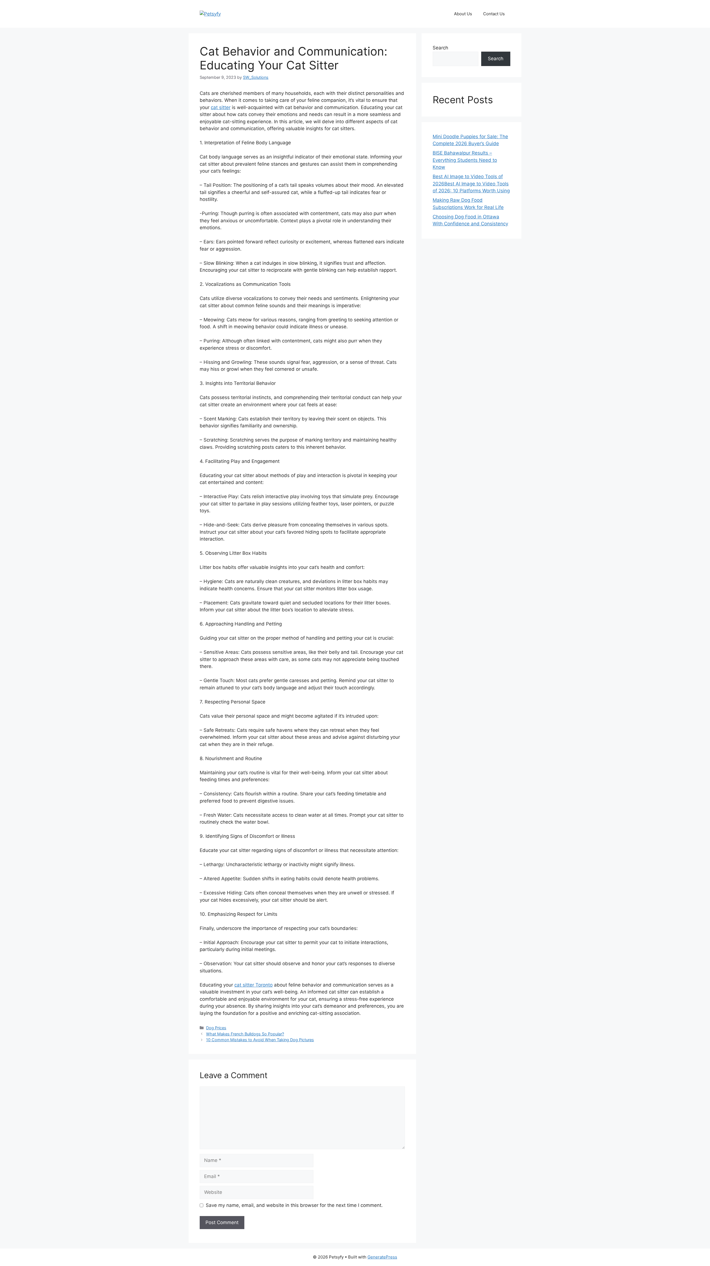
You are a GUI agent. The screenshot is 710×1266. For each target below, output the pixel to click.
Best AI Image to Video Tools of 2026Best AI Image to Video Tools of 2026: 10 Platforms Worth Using (471, 183)
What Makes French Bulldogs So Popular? (245, 1034)
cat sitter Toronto (253, 985)
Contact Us (494, 13)
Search (440, 48)
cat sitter (220, 107)
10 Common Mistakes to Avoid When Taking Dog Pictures (260, 1039)
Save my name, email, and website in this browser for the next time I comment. (294, 1205)
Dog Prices (216, 1027)
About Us (463, 13)
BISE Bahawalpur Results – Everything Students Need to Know (465, 160)
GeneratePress (382, 1257)
